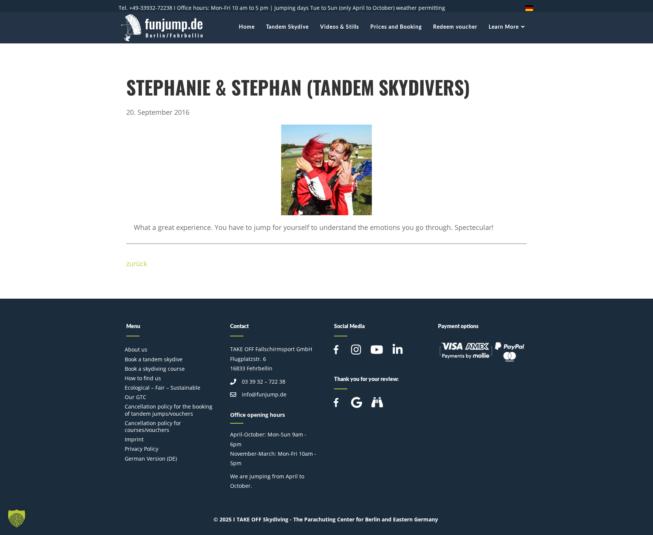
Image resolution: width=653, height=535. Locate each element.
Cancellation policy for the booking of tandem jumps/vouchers (168, 410)
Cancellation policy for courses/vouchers (153, 426)
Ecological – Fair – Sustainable (162, 387)
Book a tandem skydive (154, 359)
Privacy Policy (141, 448)
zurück (136, 263)
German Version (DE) (151, 458)
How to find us (143, 378)
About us (136, 349)
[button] (16, 518)
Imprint (134, 439)
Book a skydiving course (155, 368)
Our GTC (135, 397)
